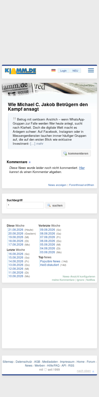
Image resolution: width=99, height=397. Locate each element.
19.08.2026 (15, 237)
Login (63, 70)
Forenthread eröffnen (81, 185)
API (64, 365)
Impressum (67, 361)
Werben (40, 365)
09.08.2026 (47, 229)
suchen (57, 205)
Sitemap (8, 361)
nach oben (84, 370)
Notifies (90, 280)
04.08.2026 (47, 248)
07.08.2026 (47, 237)
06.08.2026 (47, 241)
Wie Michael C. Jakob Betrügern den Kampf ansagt (48, 106)
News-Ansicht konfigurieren (79, 276)
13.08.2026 (15, 265)
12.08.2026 (15, 268)
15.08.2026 (15, 257)
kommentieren (78, 153)
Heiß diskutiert (49, 265)
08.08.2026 (47, 233)
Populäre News (50, 261)
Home (81, 361)
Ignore (80, 280)
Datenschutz (24, 361)
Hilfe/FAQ (53, 365)
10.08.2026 (15, 276)
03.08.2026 (47, 252)
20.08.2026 (15, 233)
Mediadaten (50, 361)
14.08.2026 (15, 261)
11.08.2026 (15, 272)
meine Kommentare (63, 280)
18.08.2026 (15, 241)
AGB (37, 361)
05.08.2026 (47, 244)
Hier (82, 167)
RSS (71, 365)
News (28, 365)
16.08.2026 (15, 254)
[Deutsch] (53, 70)
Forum (91, 361)
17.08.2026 (15, 244)
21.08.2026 (15, 229)
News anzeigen (57, 185)
